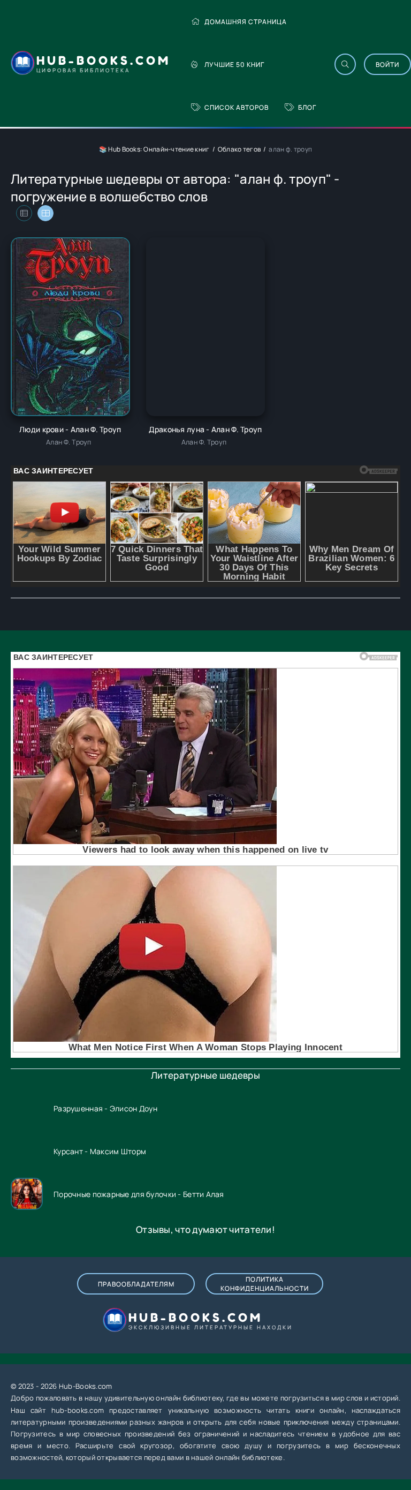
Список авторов (236, 107)
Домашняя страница (245, 21)
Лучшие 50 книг (234, 64)
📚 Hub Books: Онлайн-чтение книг (154, 149)
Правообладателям (136, 1284)
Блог (307, 107)
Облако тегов (239, 149)
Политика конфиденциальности (264, 1284)
